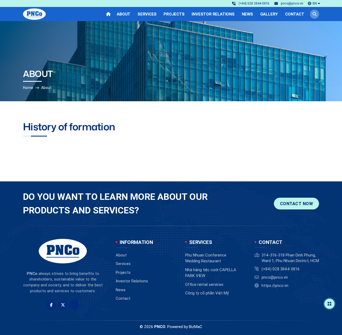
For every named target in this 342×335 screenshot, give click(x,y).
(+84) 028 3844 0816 (281, 268)
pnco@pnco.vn (275, 277)
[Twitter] (63, 305)
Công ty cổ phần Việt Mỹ (207, 292)
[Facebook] (51, 305)
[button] (314, 3)
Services (123, 263)
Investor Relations (132, 280)
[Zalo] (74, 305)
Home (28, 87)
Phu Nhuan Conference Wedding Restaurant (205, 258)
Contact (123, 298)
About (46, 87)
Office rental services (204, 284)
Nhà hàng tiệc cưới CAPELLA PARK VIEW (210, 272)
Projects (123, 272)
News (121, 289)
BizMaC (195, 326)
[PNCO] (34, 14)
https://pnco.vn (275, 285)
